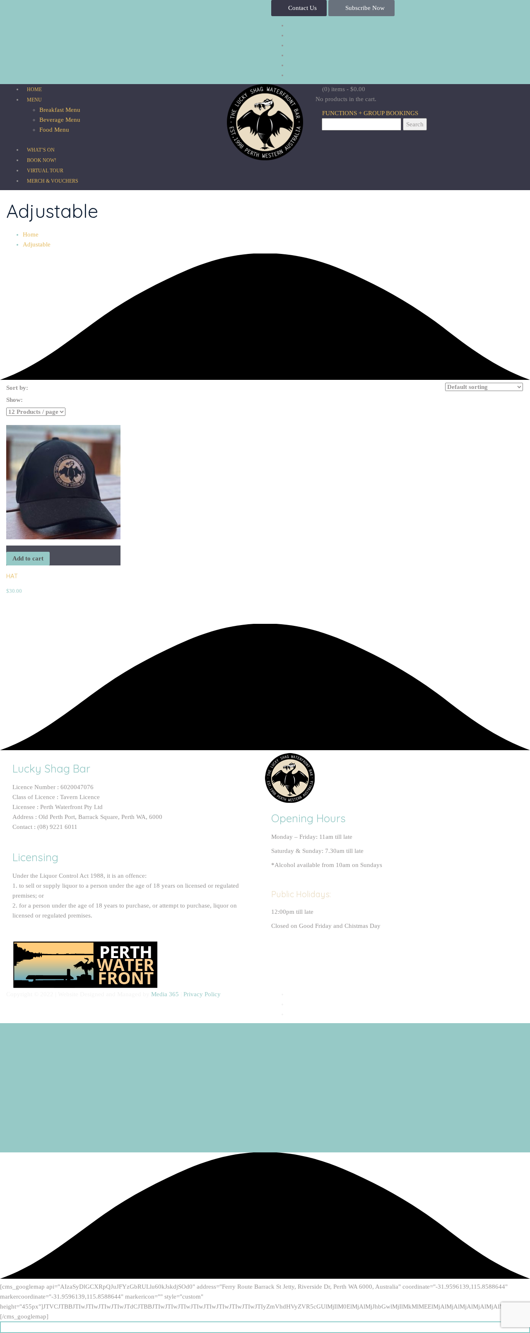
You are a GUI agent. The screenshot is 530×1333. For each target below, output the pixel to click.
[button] (299, 8)
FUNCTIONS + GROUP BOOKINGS (369, 113)
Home (31, 234)
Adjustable (37, 244)
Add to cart (27, 558)
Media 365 (165, 994)
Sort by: (17, 387)
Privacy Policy (202, 994)
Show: (14, 399)
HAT (12, 576)
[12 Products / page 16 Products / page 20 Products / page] (35, 412)
